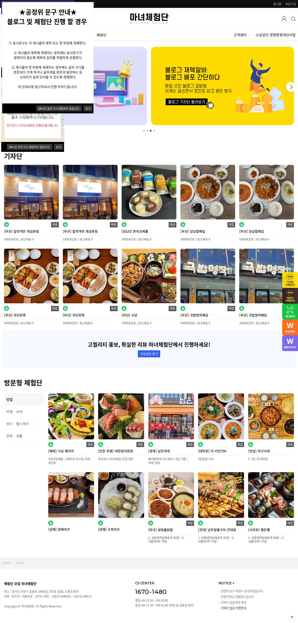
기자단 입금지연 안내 (233, 602)
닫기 (58, 147)
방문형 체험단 (23, 382)
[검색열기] (293, 18)
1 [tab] (144, 130)
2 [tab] (147, 130)
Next (291, 87)
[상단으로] (292, 617)
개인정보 (6, 563)
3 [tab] (150, 130)
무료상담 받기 (149, 353)
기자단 (13, 156)
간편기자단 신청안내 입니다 (237, 596)
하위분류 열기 (249, 34)
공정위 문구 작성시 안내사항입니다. (242, 591)
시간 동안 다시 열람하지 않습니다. (29, 147)
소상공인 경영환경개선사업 (276, 34)
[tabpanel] (222, 86)
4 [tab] (154, 130)
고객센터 (240, 34)
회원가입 (290, 4)
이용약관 (20, 563)
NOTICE (226, 583)
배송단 (101, 34)
